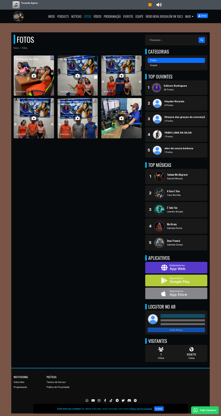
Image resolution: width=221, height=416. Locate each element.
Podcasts (63, 16)
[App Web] (176, 268)
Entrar (203, 15)
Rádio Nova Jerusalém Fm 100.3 (164, 16)
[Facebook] (105, 400)
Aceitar (158, 408)
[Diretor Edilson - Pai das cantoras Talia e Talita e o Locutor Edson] (78, 118)
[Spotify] (135, 400)
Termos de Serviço (56, 382)
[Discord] (129, 400)
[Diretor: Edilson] (121, 118)
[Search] (202, 40)
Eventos (128, 16)
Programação (112, 16)
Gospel (153, 65)
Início (51, 16)
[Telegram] (117, 400)
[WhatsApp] (87, 400)
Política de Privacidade (58, 387)
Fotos (87, 16)
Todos (153, 60)
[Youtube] (93, 400)
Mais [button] (188, 16)
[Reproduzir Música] (159, 176)
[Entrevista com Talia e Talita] (34, 75)
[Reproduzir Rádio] (150, 4)
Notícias (76, 16)
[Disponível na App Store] (176, 293)
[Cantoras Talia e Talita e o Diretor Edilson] (34, 118)
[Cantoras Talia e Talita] (78, 75)
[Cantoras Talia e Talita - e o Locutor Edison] (121, 75)
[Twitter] (123, 400)
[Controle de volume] (158, 4)
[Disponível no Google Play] (176, 280)
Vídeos (97, 16)
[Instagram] (99, 400)
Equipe (139, 16)
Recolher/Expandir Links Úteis (0, 415)
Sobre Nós (19, 382)
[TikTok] (111, 400)
